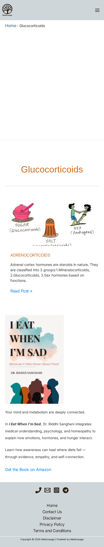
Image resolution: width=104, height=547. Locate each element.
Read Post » (21, 290)
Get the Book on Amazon (28, 469)
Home (10, 25)
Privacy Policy (52, 524)
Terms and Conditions (52, 530)
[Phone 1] (38, 490)
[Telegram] (66, 490)
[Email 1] (47, 490)
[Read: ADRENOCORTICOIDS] (52, 219)
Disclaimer (52, 518)
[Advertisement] (52, 83)
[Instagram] (57, 490)
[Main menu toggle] (97, 10)
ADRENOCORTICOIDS (30, 255)
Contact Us (52, 511)
